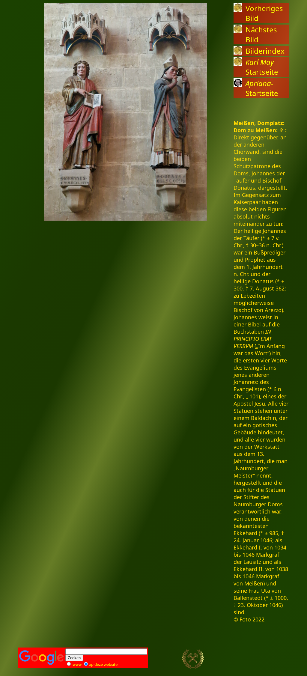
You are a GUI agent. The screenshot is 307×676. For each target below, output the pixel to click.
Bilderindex (265, 51)
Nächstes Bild (261, 34)
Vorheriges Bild (264, 13)
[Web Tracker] (278, 660)
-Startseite (262, 67)
